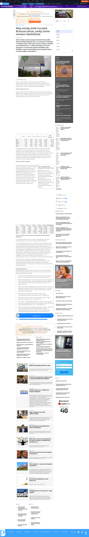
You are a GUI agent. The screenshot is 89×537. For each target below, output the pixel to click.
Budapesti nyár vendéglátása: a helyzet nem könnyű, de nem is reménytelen (63, 247)
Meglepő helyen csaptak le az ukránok (23, 357)
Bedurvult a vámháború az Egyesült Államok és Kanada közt (25, 345)
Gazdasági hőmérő (7, 6)
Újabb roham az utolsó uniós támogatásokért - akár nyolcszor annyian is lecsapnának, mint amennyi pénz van (40, 440)
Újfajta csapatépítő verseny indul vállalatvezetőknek (37, 413)
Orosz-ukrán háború (63, 11)
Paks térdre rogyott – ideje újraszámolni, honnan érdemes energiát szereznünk (22, 508)
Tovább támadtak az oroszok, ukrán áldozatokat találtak (42, 354)
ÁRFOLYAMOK (85, 1)
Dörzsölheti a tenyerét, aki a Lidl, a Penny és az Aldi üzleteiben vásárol (35, 512)
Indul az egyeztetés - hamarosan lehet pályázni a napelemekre (40, 464)
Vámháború (24, 3)
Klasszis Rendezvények (39, 3)
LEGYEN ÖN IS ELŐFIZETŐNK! (34, 326)
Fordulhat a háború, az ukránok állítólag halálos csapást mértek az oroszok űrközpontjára (63, 235)
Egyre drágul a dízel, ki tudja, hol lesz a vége (44, 348)
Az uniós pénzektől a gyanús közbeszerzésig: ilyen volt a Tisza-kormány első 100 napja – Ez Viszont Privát (44, 350)
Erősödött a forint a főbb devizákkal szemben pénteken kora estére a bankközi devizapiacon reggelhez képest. (63, 118)
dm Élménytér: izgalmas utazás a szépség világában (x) (64, 280)
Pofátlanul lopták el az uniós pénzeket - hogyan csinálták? (40, 491)
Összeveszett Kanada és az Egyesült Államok (64, 213)
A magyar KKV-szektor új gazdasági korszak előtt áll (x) (63, 350)
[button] (77, 4)
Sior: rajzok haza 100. (59, 293)
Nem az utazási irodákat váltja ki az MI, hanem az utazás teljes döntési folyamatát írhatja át (64, 243)
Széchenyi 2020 (30, 319)
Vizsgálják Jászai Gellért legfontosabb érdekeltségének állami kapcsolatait (66, 167)
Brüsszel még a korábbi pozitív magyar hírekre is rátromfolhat (22, 514)
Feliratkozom (64, 372)
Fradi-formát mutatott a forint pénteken (43, 346)
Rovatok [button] (53, 3)
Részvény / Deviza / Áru (59, 113)
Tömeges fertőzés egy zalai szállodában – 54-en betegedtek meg (64, 252)
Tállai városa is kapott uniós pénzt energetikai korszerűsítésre (40, 453)
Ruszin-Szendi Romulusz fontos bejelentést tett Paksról (44, 345)
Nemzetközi (57, 59)
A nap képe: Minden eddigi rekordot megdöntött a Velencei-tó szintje (23, 348)
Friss (46, 3)
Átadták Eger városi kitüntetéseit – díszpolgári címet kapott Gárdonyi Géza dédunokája (64, 309)
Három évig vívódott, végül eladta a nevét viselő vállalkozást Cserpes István (66, 154)
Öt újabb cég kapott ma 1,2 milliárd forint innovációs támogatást (39, 390)
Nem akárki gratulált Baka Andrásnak (22, 525)
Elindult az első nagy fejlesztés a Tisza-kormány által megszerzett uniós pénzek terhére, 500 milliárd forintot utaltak (63, 218)
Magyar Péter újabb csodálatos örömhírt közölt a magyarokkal (43, 342)
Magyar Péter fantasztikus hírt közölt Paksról (25, 342)
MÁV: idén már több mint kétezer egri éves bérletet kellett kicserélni (63, 297)
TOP (34, 319)
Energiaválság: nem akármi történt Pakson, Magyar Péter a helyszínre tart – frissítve (64, 332)
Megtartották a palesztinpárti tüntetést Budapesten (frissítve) (43, 340)
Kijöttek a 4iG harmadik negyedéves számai (39, 365)
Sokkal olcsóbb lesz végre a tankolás (35, 518)
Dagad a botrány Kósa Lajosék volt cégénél (22, 520)
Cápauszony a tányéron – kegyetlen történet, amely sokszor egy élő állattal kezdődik (64, 261)
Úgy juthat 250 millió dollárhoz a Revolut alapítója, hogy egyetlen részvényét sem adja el (66, 139)
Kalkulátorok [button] (58, 3)
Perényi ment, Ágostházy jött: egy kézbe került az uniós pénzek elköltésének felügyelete (40, 378)
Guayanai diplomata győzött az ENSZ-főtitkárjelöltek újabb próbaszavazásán (23, 340)
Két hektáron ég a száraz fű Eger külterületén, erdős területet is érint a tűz (64, 305)
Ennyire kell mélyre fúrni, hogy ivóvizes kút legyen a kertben (35, 523)
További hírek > (59, 189)
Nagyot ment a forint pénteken (63, 115)
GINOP (27, 319)
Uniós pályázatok (20, 25)
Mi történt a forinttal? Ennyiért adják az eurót (35, 507)
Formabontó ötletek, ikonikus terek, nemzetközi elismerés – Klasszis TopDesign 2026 (64, 256)
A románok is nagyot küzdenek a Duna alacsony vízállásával (23, 351)
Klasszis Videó (31, 3)
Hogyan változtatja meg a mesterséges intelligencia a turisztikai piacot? (23, 355)
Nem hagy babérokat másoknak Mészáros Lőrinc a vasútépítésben (39, 426)
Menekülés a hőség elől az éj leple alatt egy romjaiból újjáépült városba (63, 385)
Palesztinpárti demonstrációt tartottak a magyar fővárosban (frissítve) (63, 393)
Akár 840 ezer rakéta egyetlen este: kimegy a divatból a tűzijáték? (65, 128)
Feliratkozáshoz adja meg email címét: (62, 363)
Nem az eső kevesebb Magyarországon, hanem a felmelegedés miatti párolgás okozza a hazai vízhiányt (64, 223)
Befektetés (49, 3)
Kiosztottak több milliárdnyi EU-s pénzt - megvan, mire (39, 479)
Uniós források (38, 319)
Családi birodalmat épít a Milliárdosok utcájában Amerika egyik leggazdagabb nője (66, 178)
